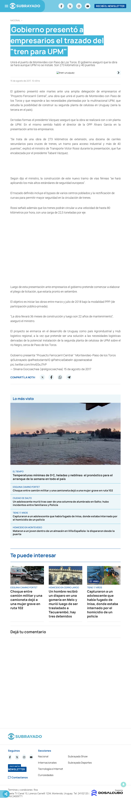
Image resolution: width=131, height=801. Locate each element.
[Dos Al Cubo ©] (107, 795)
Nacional (15, 20)
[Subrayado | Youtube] (87, 6)
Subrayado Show (78, 756)
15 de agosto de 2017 (77, 369)
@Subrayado (18, 360)
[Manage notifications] (123, 784)
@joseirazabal (83, 360)
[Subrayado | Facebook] (61, 6)
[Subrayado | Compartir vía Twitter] (42, 377)
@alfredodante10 (39, 360)
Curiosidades (45, 775)
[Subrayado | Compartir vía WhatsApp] (60, 377)
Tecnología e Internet (50, 769)
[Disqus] (65, 681)
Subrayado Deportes (80, 762)
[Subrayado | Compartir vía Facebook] (51, 377)
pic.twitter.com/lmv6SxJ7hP (28, 364)
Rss (36, 789)
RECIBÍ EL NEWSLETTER (110, 6)
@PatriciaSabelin (62, 360)
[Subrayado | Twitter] (70, 6)
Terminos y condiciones (20, 789)
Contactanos (20, 777)
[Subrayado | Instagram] (79, 6)
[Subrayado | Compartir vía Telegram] (69, 377)
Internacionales (47, 762)
